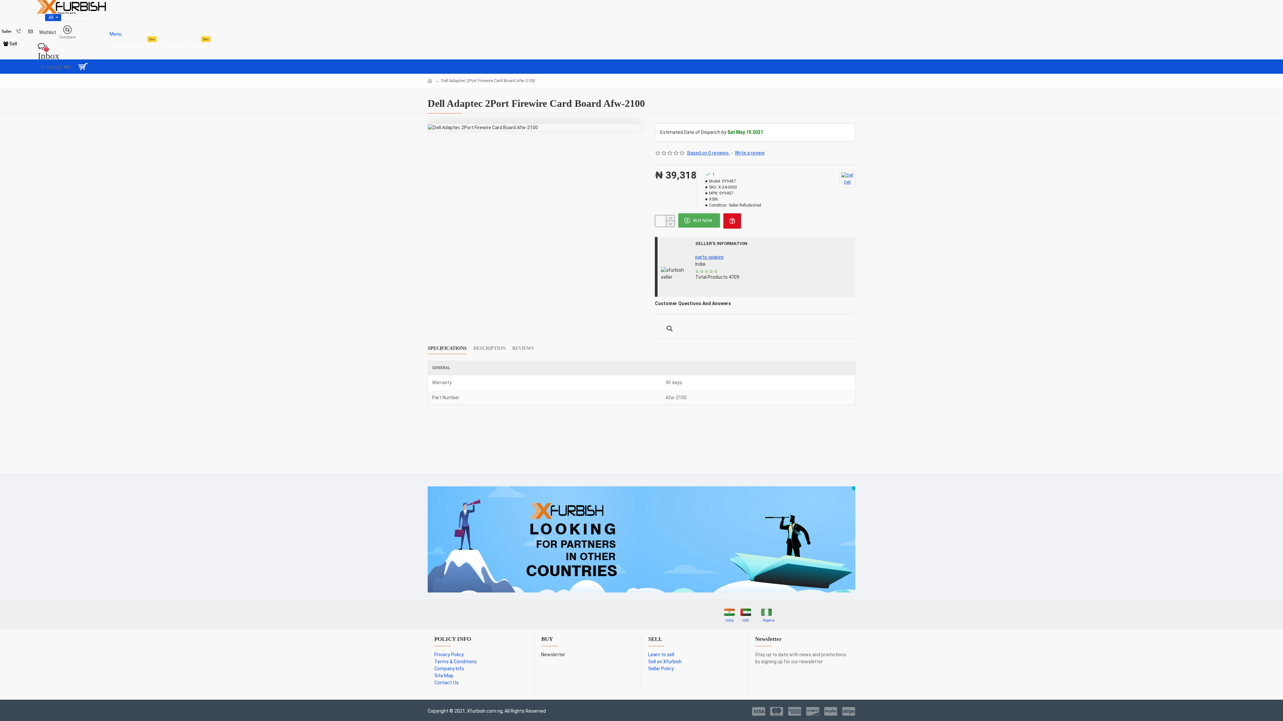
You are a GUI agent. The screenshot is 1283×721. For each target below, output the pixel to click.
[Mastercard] (776, 711)
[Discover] (812, 711)
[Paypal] (830, 711)
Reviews (523, 348)
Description (489, 348)
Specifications (447, 348)
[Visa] (758, 711)
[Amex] (794, 711)
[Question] (732, 221)
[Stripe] (848, 711)
